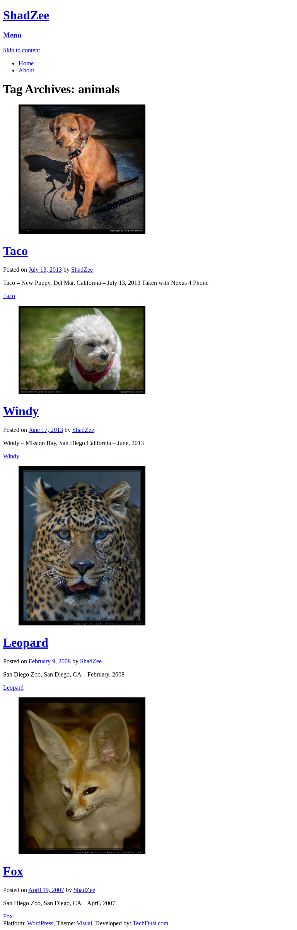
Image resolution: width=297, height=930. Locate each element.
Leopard (25, 642)
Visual (84, 923)
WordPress (40, 923)
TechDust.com (150, 923)
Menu (12, 35)
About (26, 70)
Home (26, 63)
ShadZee (26, 15)
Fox (13, 871)
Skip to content (21, 50)
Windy (21, 411)
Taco (15, 251)
